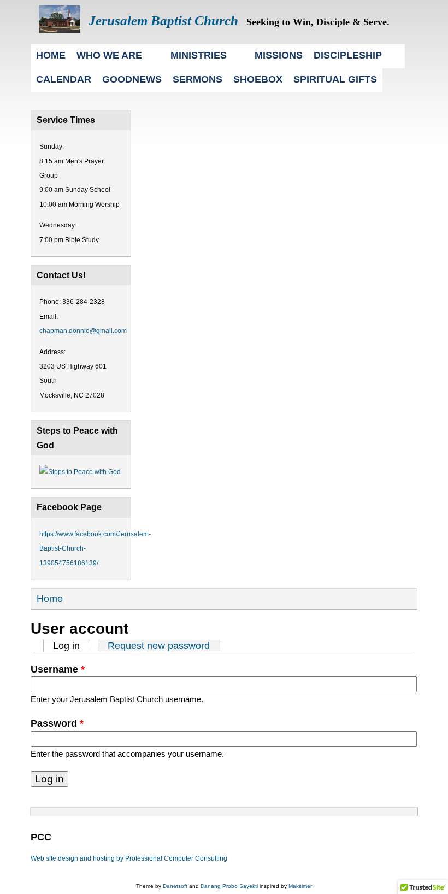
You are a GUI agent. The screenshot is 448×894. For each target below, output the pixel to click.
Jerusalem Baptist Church (163, 20)
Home (51, 55)
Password (57, 723)
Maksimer (300, 886)
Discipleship (348, 55)
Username (58, 669)
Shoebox (257, 79)
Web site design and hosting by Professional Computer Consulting (129, 858)
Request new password (159, 645)
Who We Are (109, 55)
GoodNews (132, 79)
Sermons (197, 79)
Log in (71, 645)
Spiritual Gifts (335, 79)
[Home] (59, 29)
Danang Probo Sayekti (229, 886)
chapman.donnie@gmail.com (83, 331)
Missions (279, 55)
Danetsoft (175, 886)
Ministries (198, 55)
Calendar (63, 79)
